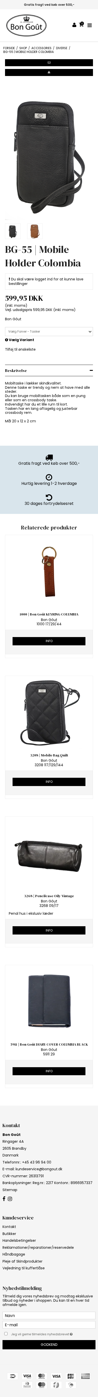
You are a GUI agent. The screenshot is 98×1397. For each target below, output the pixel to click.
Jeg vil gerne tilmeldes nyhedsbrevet (45, 1333)
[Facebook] (4, 1199)
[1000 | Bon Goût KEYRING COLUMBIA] (49, 571)
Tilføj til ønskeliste (20, 349)
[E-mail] (49, 1324)
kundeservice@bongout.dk (39, 1169)
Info (49, 641)
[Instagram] (10, 1199)
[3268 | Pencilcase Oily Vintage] (49, 853)
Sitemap (10, 1189)
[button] (49, 62)
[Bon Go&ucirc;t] (26, 25)
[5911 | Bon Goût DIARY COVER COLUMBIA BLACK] (49, 1002)
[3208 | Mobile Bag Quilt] (49, 712)
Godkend (49, 1344)
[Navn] (49, 1315)
